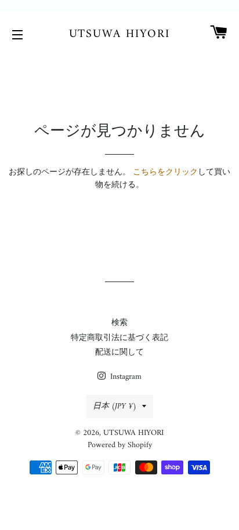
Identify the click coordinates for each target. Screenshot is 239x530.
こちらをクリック (165, 172)
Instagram (125, 377)
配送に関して (119, 352)
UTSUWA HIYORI (120, 35)
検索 (119, 323)
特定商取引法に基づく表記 (119, 338)
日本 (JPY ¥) (114, 406)
